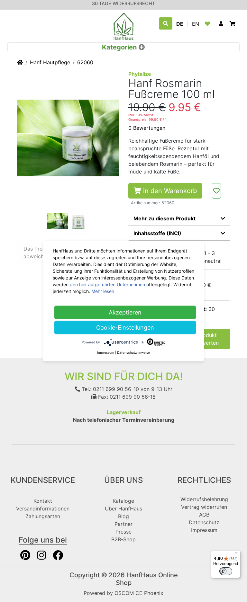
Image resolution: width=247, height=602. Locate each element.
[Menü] (237, 554)
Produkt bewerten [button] (207, 339)
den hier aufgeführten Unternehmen (107, 284)
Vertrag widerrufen (204, 507)
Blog (123, 516)
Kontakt (42, 501)
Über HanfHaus (123, 508)
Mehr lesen (102, 291)
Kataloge (123, 501)
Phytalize (139, 74)
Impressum (204, 530)
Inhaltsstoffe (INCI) (157, 233)
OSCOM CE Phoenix (138, 593)
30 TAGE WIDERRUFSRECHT (123, 3)
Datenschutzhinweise (133, 352)
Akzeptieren (125, 312)
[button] (221, 23)
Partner (123, 524)
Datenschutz (204, 522)
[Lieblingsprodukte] (208, 23)
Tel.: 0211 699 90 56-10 (109, 389)
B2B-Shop (123, 539)
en (195, 24)
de (180, 24)
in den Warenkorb (169, 191)
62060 (85, 62)
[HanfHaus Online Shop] (123, 25)
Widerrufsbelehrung (204, 499)
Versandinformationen (42, 508)
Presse (123, 531)
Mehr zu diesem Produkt (164, 218)
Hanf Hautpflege (50, 62)
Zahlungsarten (42, 516)
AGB (204, 514)
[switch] (225, 571)
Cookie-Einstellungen (125, 327)
